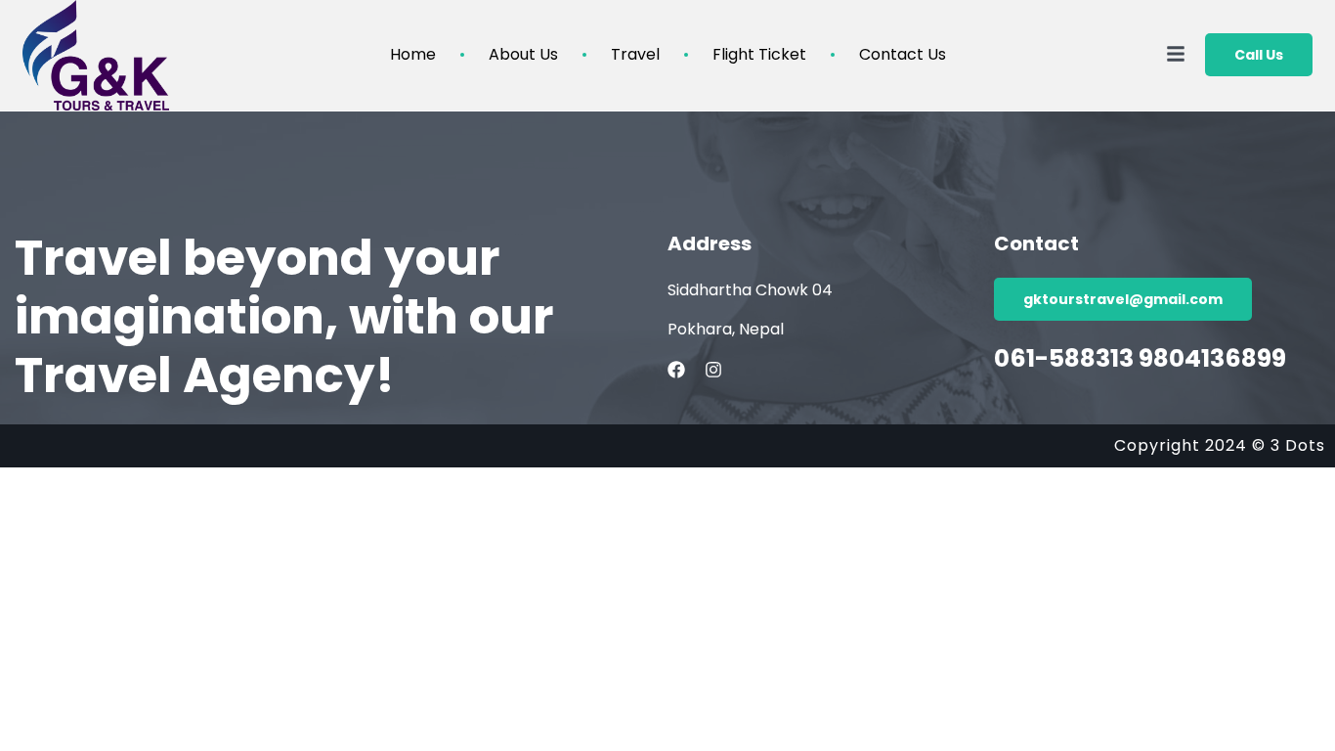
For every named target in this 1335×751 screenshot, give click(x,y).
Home (413, 55)
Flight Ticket (759, 55)
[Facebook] (676, 369)
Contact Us (902, 55)
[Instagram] (713, 369)
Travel (635, 55)
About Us (523, 55)
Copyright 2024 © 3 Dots (1219, 445)
